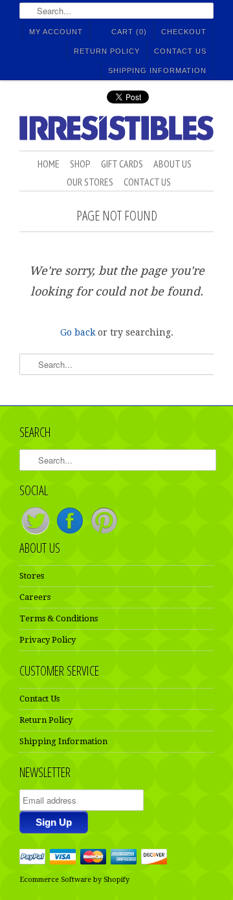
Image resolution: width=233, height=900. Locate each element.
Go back (77, 332)
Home (49, 163)
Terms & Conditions (58, 618)
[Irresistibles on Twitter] (36, 534)
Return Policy (107, 51)
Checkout (183, 32)
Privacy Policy (47, 640)
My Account (56, 32)
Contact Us (180, 51)
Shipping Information (157, 70)
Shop (80, 163)
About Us (172, 163)
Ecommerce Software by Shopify (74, 879)
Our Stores (90, 181)
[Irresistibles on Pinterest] (104, 534)
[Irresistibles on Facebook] (71, 534)
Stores (31, 576)
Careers (34, 597)
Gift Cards (122, 163)
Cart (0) (129, 32)
